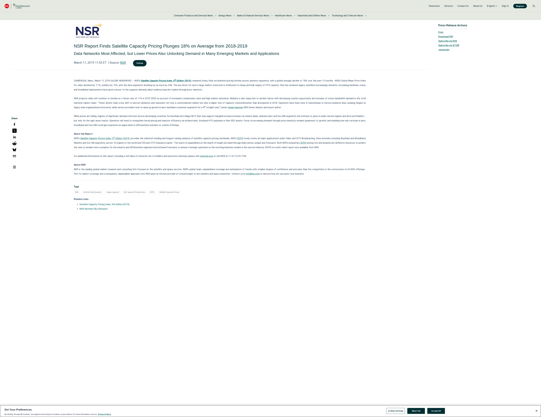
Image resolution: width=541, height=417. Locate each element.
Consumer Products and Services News (193, 15)
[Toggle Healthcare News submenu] (294, 15)
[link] (434, 6)
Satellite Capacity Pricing (169, 192)
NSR (123, 62)
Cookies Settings (395, 411)
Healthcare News (283, 15)
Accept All (436, 411)
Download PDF (445, 36)
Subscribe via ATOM (448, 45)
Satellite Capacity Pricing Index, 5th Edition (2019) (104, 204)
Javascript (443, 49)
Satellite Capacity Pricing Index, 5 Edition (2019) (105, 138)
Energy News (225, 15)
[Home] (17, 6)
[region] (270, 411)
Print (440, 32)
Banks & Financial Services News (253, 15)
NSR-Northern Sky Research (93, 209)
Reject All (416, 411)
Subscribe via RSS (447, 41)
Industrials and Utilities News (311, 15)
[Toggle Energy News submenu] (234, 15)
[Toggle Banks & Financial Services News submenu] (271, 15)
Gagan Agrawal (113, 192)
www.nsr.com (206, 156)
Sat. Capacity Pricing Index (134, 192)
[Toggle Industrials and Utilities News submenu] (328, 15)
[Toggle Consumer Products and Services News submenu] (215, 15)
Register (520, 6)
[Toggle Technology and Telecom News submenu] (365, 15)
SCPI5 (152, 192)
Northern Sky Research (92, 192)
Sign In (505, 6)
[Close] (536, 411)
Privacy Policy (104, 414)
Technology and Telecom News (347, 15)
